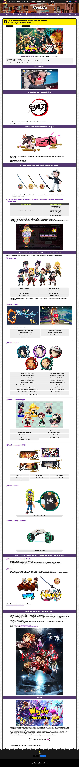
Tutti (7, 14)
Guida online (33, 1)
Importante (73, 14)
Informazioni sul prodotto (41, 1)
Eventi (34, 14)
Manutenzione (60, 14)
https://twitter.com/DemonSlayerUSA (28, 626)
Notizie (23, 1)
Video (28, 1)
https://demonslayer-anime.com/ (23, 625)
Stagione (18, 1)
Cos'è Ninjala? (12, 1)
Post (36, 755)
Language (52, 1)
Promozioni (47, 14)
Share (44, 755)
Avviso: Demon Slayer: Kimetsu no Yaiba (15, 605)
